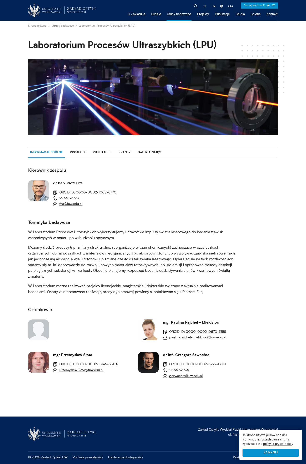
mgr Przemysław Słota (72, 355)
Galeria (256, 14)
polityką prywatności (277, 443)
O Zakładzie (136, 14)
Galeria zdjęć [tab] (149, 152)
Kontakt (271, 14)
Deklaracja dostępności (125, 457)
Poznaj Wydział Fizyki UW (259, 5)
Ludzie (156, 14)
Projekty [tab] (78, 152)
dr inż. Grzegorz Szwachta (186, 355)
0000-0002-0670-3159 (206, 331)
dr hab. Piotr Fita (68, 183)
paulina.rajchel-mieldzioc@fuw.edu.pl (197, 337)
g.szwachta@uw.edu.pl (186, 376)
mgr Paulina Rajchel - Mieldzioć (191, 322)
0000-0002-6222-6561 (206, 364)
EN (213, 6)
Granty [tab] (124, 152)
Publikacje (222, 14)
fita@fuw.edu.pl (70, 204)
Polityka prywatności (88, 457)
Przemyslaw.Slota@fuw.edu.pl (81, 370)
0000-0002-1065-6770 (96, 192)
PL (205, 6)
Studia (240, 14)
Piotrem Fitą (192, 291)
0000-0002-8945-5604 (97, 364)
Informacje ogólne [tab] (46, 152)
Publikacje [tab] (102, 152)
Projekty (203, 14)
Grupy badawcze (179, 14)
